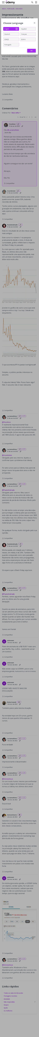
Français (24, 34)
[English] (10, 2)
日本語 (6, 39)
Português (7, 45)
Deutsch (7, 34)
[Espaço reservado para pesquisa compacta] (32, 2)
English (6, 29)
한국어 (23, 39)
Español (24, 29)
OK (31, 51)
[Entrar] (36, 2)
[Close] (34, 23)
